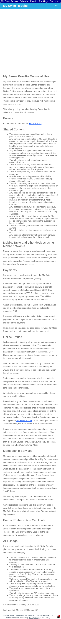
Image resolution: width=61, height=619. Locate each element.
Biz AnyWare (33, 618)
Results (34, 1)
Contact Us (48, 615)
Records (54, 1)
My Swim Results (9, 1)
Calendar (24, 1)
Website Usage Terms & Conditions (29, 615)
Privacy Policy (35, 123)
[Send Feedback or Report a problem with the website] (58, 618)
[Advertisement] (30, 41)
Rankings (43, 1)
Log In (56, 5)
